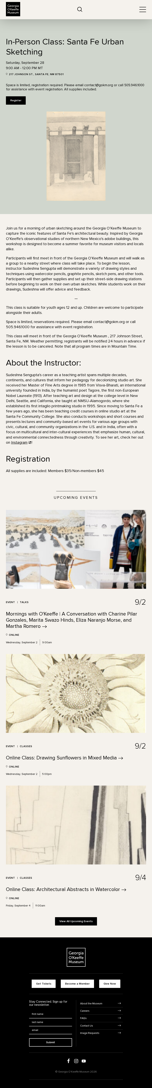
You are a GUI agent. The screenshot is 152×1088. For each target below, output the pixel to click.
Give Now (110, 983)
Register (15, 100)
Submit (50, 1042)
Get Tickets (43, 983)
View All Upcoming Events (76, 921)
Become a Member (77, 983)
